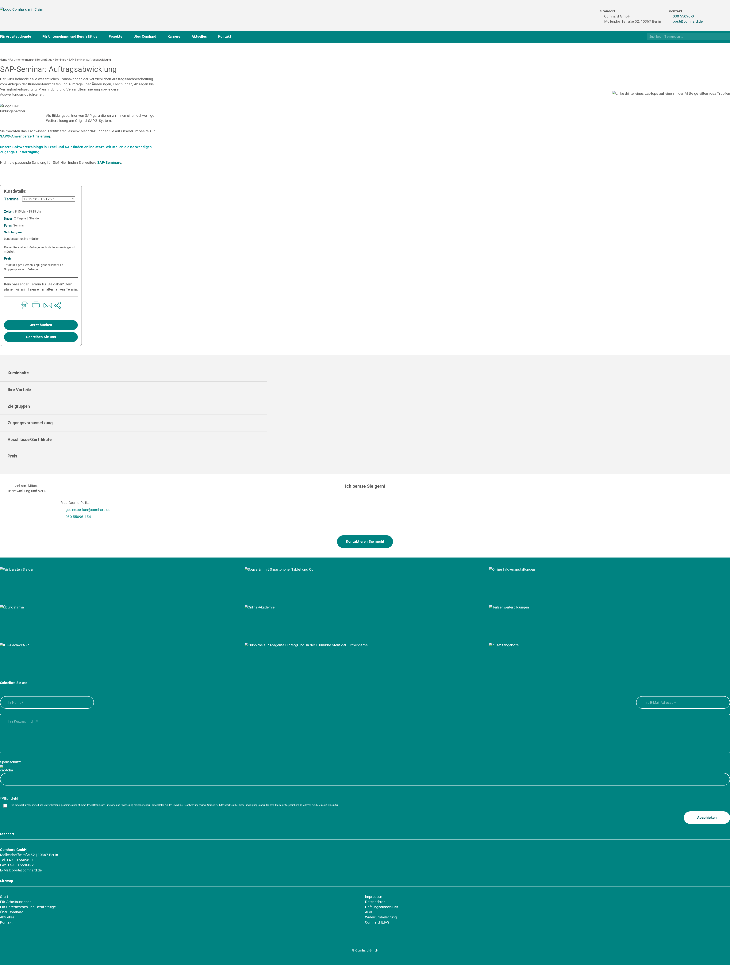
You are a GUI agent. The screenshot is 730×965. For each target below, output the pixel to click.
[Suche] (726, 36)
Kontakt (224, 36)
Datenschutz (375, 902)
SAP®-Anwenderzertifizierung (25, 136)
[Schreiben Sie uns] (47, 306)
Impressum (374, 896)
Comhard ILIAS (377, 922)
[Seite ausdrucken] (36, 306)
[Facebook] (712, 13)
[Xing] (719, 13)
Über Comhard (145, 36)
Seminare (60, 59)
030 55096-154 (78, 517)
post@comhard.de (688, 21)
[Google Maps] (25, 941)
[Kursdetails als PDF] (24, 306)
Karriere (174, 36)
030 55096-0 (683, 16)
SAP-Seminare (109, 162)
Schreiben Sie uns (41, 337)
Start (4, 896)
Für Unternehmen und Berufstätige (69, 36)
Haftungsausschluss (381, 907)
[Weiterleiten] (57, 306)
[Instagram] (712, 19)
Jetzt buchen (41, 325)
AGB (368, 912)
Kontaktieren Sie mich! (365, 541)
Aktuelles (199, 36)
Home (3, 59)
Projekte (115, 36)
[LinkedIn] (719, 19)
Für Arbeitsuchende (15, 36)
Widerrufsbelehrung (381, 917)
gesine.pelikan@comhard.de (88, 510)
